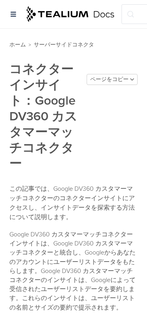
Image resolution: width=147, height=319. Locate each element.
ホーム (17, 44)
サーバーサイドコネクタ (64, 44)
